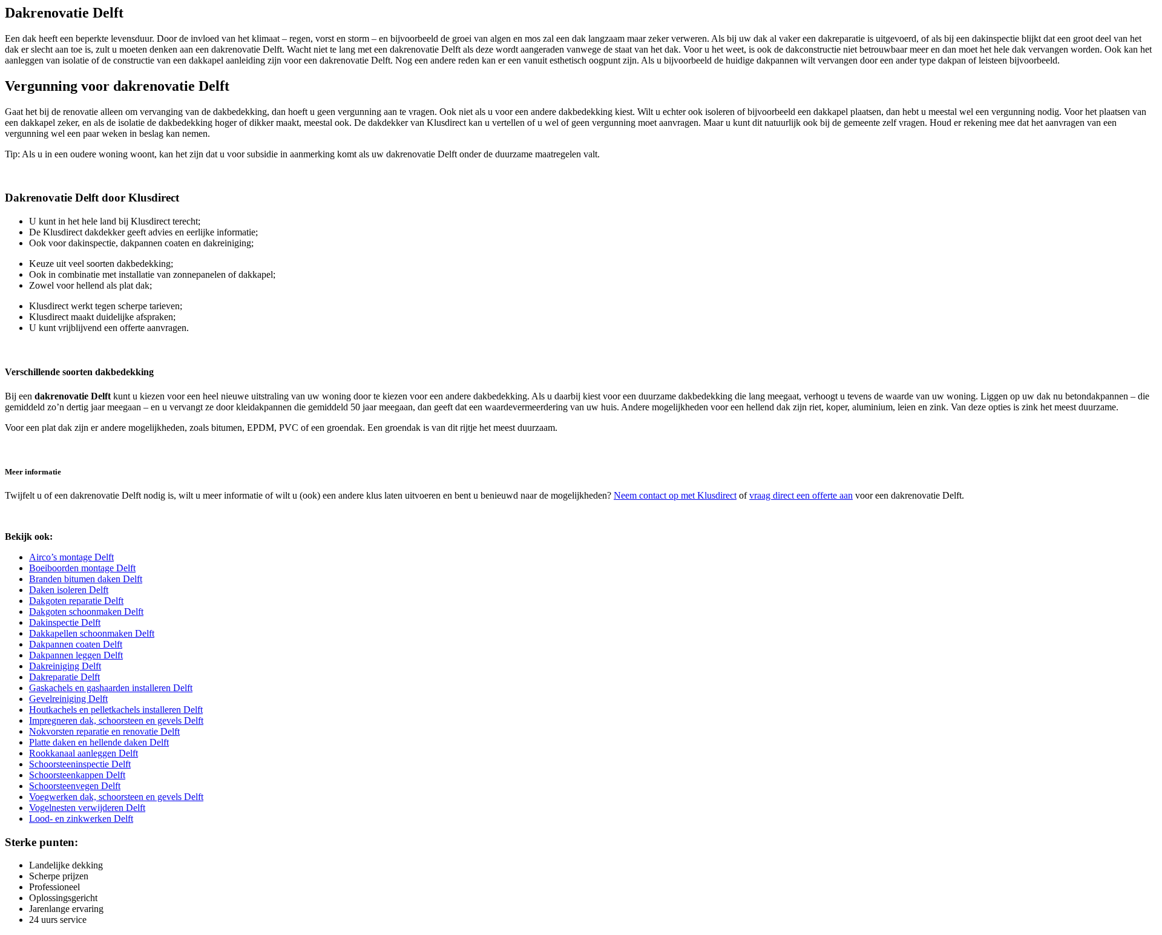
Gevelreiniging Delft (68, 699)
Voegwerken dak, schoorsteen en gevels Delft (116, 797)
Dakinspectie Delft (64, 622)
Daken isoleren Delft (68, 590)
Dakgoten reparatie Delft (76, 600)
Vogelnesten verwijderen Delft (87, 807)
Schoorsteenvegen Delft (74, 786)
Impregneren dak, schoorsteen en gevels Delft (116, 720)
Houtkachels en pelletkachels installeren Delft (116, 709)
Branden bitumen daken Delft (85, 579)
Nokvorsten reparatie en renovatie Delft (104, 731)
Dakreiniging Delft (65, 666)
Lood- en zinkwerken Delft (81, 818)
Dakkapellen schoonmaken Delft (91, 633)
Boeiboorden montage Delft (82, 568)
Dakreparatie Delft (64, 677)
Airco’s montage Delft (71, 557)
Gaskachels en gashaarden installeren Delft (110, 688)
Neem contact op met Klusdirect (675, 495)
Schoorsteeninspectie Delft (80, 764)
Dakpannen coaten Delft (75, 644)
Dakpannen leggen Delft (76, 655)
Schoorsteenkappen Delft (77, 775)
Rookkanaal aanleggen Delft (83, 753)
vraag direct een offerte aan (801, 495)
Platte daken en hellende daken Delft (99, 742)
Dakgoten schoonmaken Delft (86, 611)
